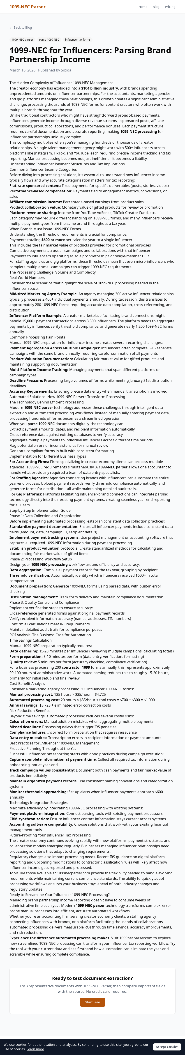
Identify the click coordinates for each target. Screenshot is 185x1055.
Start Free (92, 1002)
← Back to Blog (20, 27)
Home (143, 7)
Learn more (35, 1049)
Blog (156, 7)
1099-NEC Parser (27, 7)
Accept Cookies (167, 1047)
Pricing (170, 7)
